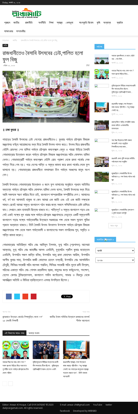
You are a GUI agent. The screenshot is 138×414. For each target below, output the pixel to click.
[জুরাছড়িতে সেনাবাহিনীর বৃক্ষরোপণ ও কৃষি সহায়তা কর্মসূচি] (102, 213)
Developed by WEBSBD (85, 410)
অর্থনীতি (42, 22)
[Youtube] (132, 2)
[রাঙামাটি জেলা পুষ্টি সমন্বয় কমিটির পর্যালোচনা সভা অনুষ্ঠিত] (102, 162)
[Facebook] (122, 2)
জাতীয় (16, 22)
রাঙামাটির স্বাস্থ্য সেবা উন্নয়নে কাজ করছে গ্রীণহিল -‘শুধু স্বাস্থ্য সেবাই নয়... (123, 107)
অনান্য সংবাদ (34, 333)
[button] (131, 27)
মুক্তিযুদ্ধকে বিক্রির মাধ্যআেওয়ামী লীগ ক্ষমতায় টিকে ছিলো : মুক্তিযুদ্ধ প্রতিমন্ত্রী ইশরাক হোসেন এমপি (46, 366)
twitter (109, 404)
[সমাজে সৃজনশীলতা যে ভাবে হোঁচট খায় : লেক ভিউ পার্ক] (102, 59)
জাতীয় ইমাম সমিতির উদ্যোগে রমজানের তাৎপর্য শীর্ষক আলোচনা (69, 318)
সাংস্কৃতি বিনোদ (86, 22)
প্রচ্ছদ (7, 22)
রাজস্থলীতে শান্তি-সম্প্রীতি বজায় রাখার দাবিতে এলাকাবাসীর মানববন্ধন (123, 125)
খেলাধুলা (69, 22)
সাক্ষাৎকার (8, 31)
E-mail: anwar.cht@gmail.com (75, 404)
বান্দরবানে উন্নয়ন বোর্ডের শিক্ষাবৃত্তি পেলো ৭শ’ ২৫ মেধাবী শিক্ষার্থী (23, 318)
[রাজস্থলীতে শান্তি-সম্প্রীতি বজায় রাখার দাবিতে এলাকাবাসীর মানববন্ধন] (102, 125)
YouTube (97, 404)
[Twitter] (127, 2)
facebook (65, 410)
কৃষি (98, 22)
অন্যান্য (107, 22)
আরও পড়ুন (114, 225)
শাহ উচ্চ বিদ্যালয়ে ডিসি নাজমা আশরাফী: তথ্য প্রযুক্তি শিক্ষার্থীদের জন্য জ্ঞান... (122, 143)
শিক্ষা (51, 22)
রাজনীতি (29, 22)
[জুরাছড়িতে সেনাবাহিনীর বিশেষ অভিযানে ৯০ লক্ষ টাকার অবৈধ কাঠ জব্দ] (102, 177)
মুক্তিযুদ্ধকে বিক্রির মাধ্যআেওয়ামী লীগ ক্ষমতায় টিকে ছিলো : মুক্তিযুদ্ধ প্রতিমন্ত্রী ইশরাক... (123, 88)
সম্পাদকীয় (20, 31)
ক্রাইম (120, 22)
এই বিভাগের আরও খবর (14, 333)
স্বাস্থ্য (60, 22)
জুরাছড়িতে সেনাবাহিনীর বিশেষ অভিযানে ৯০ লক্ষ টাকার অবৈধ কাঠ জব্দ (123, 176)
